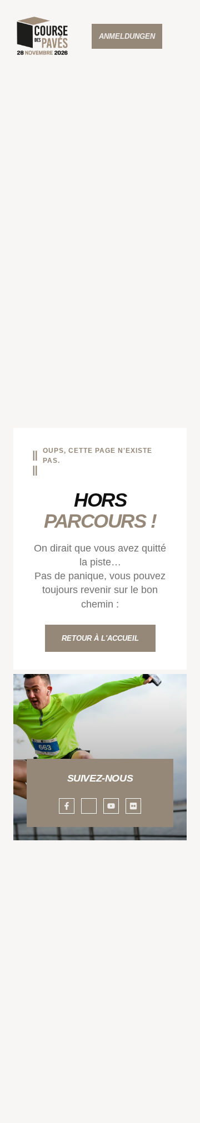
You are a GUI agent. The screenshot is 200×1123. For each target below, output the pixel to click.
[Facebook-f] (66, 806)
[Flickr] (133, 806)
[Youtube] (111, 806)
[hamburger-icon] (184, 36)
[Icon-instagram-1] (89, 806)
